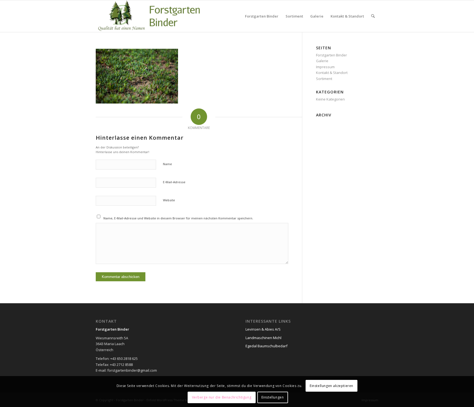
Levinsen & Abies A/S (263, 329)
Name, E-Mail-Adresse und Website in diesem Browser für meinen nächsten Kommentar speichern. (178, 218)
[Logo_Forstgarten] (157, 16)
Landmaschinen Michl (263, 337)
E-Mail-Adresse (174, 182)
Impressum (325, 66)
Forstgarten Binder (331, 55)
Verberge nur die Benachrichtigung (222, 397)
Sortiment (324, 78)
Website (169, 200)
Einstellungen (272, 397)
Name (167, 164)
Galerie (322, 60)
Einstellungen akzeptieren (331, 385)
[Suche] (373, 16)
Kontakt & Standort (332, 72)
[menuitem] (261, 16)
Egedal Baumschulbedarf (266, 345)
